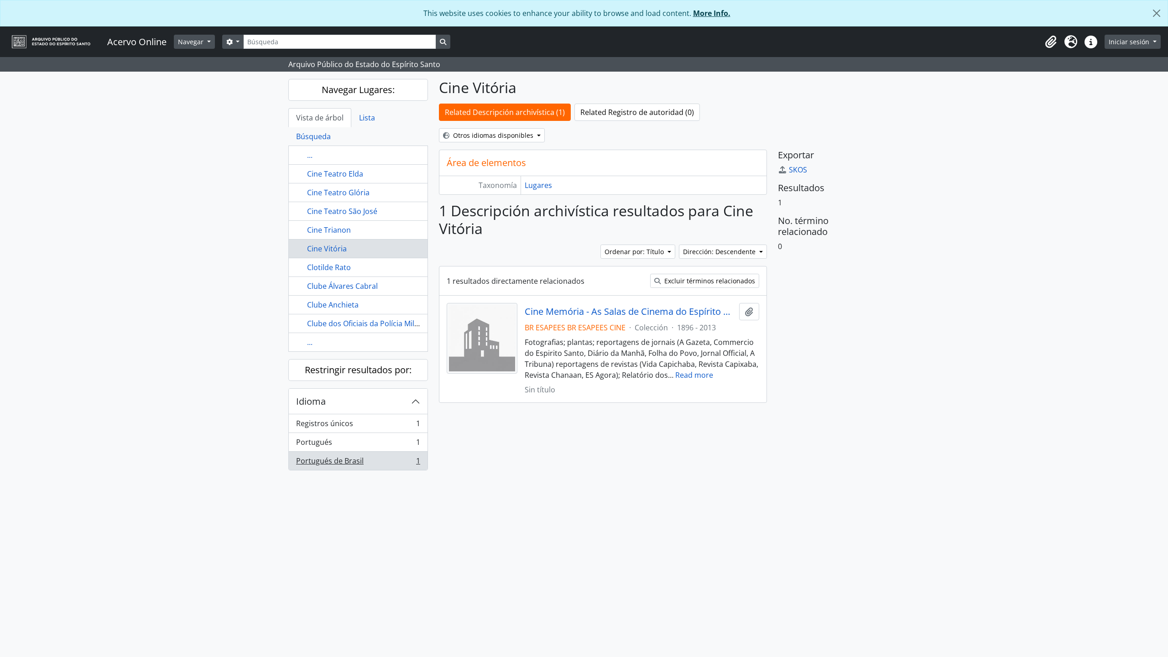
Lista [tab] (367, 118)
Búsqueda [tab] (313, 136)
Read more (694, 375)
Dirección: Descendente (720, 251)
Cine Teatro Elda (335, 174)
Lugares (538, 185)
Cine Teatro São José (342, 211)
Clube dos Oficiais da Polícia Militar (366, 323)
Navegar (191, 41)
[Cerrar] (1157, 13)
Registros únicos (358, 425)
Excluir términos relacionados (708, 280)
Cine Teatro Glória (338, 193)
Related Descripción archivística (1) (505, 112)
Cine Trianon (329, 230)
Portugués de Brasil (358, 463)
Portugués (358, 444)
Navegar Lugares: (358, 89)
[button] (1051, 42)
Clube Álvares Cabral (342, 286)
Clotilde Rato (329, 267)
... (310, 155)
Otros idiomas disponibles (493, 135)
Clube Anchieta (333, 305)
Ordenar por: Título (635, 251)
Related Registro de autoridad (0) (637, 112)
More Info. (711, 13)
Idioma (311, 401)
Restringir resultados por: (358, 370)
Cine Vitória (327, 249)
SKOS (798, 170)
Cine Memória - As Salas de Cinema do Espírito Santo (630, 311)
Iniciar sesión (1130, 41)
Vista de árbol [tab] (320, 118)
